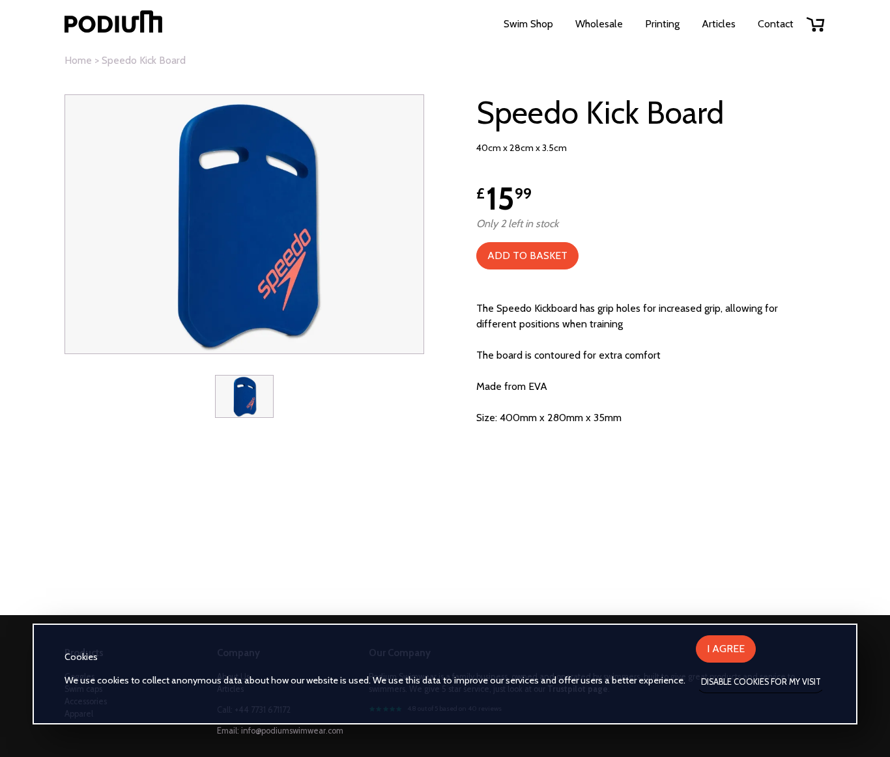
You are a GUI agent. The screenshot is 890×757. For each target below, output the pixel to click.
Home (78, 60)
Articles (719, 24)
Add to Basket (527, 255)
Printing (662, 24)
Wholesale (599, 24)
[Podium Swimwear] (113, 23)
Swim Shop (528, 24)
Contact (776, 24)
